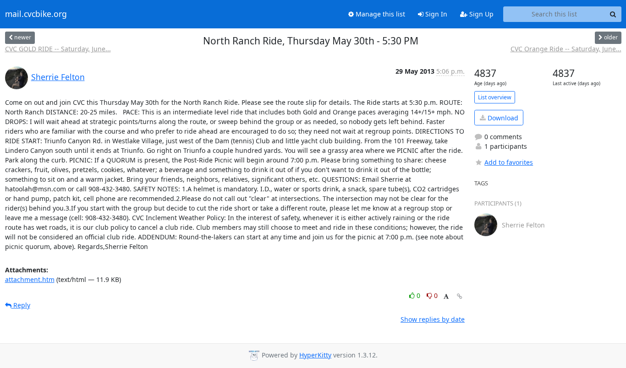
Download (502, 118)
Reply (20, 305)
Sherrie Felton (58, 76)
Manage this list (379, 14)
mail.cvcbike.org (36, 14)
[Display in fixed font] (446, 297)
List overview (494, 97)
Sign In (435, 14)
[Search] (613, 14)
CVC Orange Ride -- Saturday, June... (566, 48)
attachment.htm (30, 279)
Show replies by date (433, 319)
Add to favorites (508, 162)
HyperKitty (315, 355)
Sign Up (480, 14)
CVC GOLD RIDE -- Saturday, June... (58, 48)
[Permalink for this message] (460, 296)
